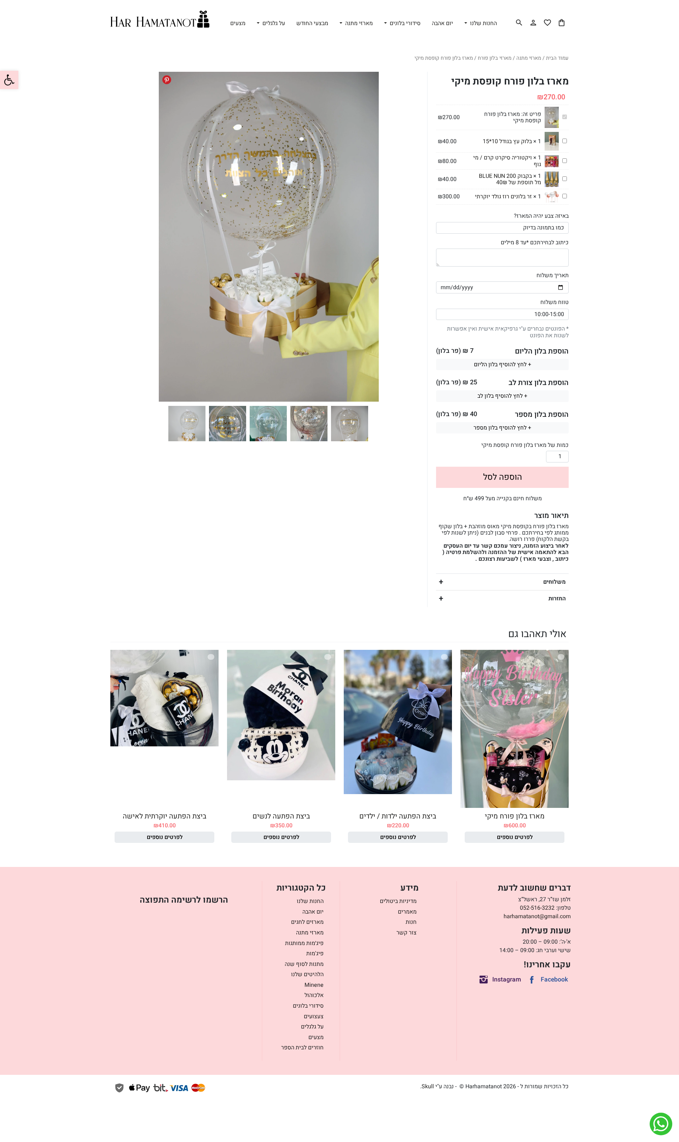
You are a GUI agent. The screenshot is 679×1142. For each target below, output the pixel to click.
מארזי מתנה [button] (358, 23)
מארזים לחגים (307, 922)
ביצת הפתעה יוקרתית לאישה (165, 816)
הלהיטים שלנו (307, 974)
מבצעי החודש (312, 23)
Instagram (506, 979)
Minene (314, 985)
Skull (428, 1086)
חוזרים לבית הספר (302, 1047)
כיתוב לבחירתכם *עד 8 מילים (535, 242)
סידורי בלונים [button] (404, 23)
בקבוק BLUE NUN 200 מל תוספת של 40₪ (510, 179)
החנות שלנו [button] (483, 23)
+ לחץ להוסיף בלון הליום (502, 364)
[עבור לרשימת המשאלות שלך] (547, 23)
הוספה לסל (502, 477)
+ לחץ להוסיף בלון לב (502, 396)
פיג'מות (315, 953)
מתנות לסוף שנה (304, 964)
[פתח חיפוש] (519, 23)
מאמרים (407, 912)
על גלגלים (312, 1026)
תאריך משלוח (552, 275)
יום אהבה (442, 23)
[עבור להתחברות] (533, 23)
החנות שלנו (310, 901)
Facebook (554, 979)
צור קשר (406, 932)
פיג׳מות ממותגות (304, 943)
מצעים (237, 23)
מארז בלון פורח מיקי (515, 816)
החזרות (557, 598)
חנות (411, 922)
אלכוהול (314, 995)
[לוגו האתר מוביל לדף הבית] (159, 19)
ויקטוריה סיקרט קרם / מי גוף (507, 160)
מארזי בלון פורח (494, 58)
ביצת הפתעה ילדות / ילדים (397, 816)
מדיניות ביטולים (398, 901)
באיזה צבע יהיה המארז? (541, 216)
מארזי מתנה (528, 58)
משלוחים (554, 582)
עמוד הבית (557, 58)
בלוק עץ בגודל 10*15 (507, 141)
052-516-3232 (537, 908)
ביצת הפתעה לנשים (281, 816)
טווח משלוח (554, 302)
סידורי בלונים (308, 1006)
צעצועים (314, 1016)
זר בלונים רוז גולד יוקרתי (503, 196)
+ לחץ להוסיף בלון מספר (502, 428)
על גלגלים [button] (273, 23)
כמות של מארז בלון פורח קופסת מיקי (525, 445)
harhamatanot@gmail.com (537, 916)
